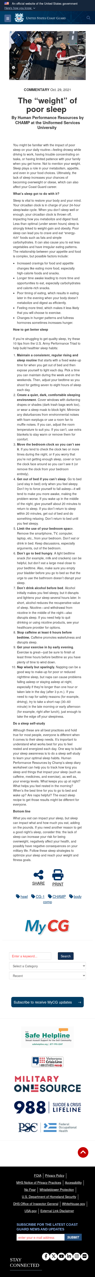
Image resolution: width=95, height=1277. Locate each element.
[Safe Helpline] (47, 1037)
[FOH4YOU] (47, 1127)
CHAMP (59, 896)
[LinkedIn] (69, 1256)
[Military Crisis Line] (47, 1062)
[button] (20, 8)
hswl (24, 896)
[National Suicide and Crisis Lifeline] (47, 1107)
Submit (73, 1237)
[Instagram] (77, 1256)
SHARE (38, 882)
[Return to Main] (83, 1155)
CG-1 (40, 896)
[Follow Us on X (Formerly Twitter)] (53, 1256)
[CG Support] (47, 1084)
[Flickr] (84, 1256)
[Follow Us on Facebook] (46, 1256)
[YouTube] (61, 1256)
